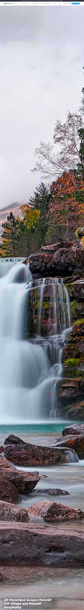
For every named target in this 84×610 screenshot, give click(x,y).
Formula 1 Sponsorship (24, 3)
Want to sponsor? (76, 3)
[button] (70, 3)
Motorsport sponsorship (45, 3)
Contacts (65, 3)
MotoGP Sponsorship (34, 3)
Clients (54, 3)
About (16, 3)
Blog (60, 3)
